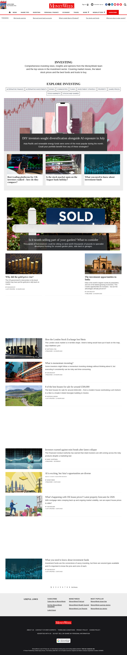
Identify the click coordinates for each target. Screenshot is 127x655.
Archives (74, 587)
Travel (76, 12)
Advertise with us (44, 633)
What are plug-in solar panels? (116, 18)
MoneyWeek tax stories (99, 608)
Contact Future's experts (46, 630)
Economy (66, 12)
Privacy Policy (82, 630)
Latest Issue (51, 610)
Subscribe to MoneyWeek (56, 601)
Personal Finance (51, 12)
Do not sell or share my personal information (71, 633)
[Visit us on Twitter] (109, 4)
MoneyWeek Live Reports (78, 608)
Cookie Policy (94, 630)
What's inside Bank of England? (69, 18)
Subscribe (113, 12)
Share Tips (25, 12)
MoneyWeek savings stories (100, 605)
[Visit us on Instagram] (118, 4)
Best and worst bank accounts (42, 18)
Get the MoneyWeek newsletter (54, 605)
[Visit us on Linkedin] (112, 4)
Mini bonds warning (20, 18)
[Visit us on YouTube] (115, 4)
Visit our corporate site (88, 649)
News (15, 12)
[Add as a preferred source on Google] (63, 641)
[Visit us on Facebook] (106, 4)
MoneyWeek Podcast (76, 601)
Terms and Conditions (66, 630)
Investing (36, 12)
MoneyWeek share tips (99, 601)
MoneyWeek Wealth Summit (79, 605)
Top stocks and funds (92, 18)
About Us (30, 630)
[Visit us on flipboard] (121, 4)
